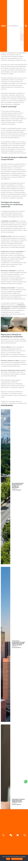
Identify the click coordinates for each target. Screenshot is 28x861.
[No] (26, 858)
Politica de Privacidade (17, 858)
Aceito (8, 858)
